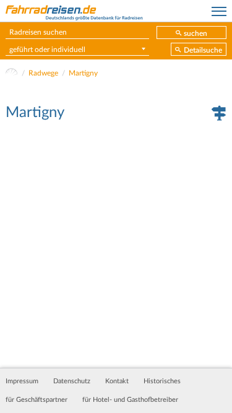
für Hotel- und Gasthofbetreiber (130, 400)
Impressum (22, 381)
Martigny (83, 73)
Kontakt (117, 381)
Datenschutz (71, 381)
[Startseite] (11, 73)
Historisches (162, 381)
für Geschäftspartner (36, 400)
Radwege (43, 73)
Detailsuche (203, 50)
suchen (195, 33)
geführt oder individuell (47, 49)
